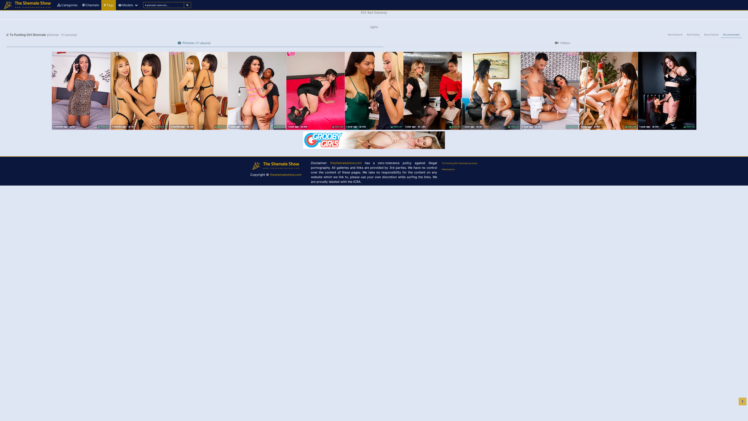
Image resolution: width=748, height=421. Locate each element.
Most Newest (675, 34)
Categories (69, 5)
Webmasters (448, 169)
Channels (92, 5)
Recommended (731, 34)
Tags (110, 5)
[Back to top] (742, 401)
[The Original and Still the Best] (374, 148)
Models (127, 5)
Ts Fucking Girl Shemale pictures (459, 163)
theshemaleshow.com (286, 175)
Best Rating (693, 34)
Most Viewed (711, 34)
